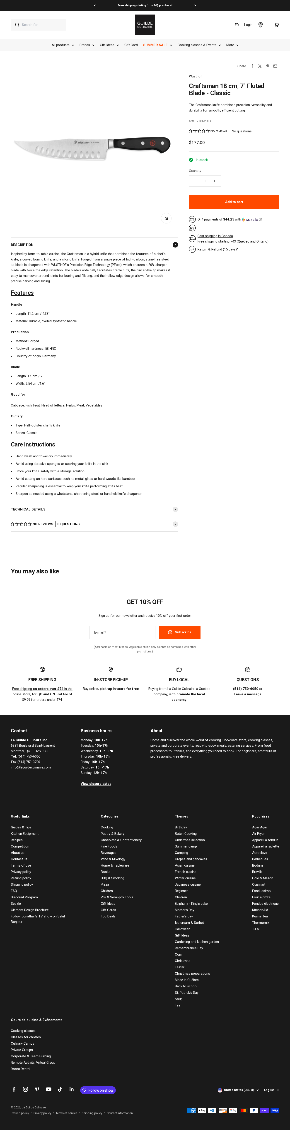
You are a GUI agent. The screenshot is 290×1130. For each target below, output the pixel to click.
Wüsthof (195, 76)
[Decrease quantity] (195, 181)
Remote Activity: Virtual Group (33, 1063)
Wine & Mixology (113, 859)
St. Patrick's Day (186, 993)
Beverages (108, 853)
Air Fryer (258, 834)
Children (107, 891)
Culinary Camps (22, 1043)
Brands (85, 45)
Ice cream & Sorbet (189, 923)
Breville (257, 872)
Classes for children (26, 1037)
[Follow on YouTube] (49, 1089)
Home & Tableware (115, 865)
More (230, 45)
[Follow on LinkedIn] (72, 1089)
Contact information (120, 1113)
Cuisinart (258, 884)
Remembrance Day (189, 948)
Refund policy (21, 878)
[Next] (195, 5)
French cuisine (185, 872)
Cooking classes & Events (197, 45)
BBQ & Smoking (112, 878)
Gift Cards (108, 910)
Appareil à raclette (265, 846)
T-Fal (255, 929)
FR (237, 25)
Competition (20, 846)
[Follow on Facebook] (14, 1089)
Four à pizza (261, 897)
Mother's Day (184, 910)
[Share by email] (275, 66)
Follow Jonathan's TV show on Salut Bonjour (38, 919)
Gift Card (131, 45)
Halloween (182, 929)
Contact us (19, 859)
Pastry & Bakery (112, 834)
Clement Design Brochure (30, 910)
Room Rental (20, 1069)
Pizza (105, 884)
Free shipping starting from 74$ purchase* (145, 5)
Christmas (182, 961)
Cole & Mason (262, 878)
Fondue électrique (265, 904)
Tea (177, 1005)
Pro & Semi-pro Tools (117, 897)
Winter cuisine (185, 878)
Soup (179, 999)
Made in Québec (187, 980)
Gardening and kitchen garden (197, 942)
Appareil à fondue (265, 840)
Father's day (184, 916)
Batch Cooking (186, 834)
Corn (178, 954)
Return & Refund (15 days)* (218, 249)
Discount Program (24, 897)
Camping (181, 853)
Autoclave (259, 853)
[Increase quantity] (214, 181)
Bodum (257, 865)
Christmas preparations (192, 973)
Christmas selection (190, 840)
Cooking (107, 827)
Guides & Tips (21, 827)
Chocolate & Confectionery (121, 840)
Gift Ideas (107, 45)
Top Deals (108, 916)
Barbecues (260, 859)
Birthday (181, 827)
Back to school (186, 986)
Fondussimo (261, 891)
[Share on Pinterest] (267, 66)
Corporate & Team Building (31, 1056)
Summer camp (186, 846)
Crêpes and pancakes (191, 859)
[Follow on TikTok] (60, 1089)
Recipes (17, 840)
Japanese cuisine (188, 884)
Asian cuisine (185, 865)
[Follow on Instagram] (25, 1089)
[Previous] (95, 5)
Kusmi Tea (260, 916)
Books (105, 872)
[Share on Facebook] (252, 66)
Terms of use (21, 865)
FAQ (14, 891)
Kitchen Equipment (25, 834)
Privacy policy (21, 872)
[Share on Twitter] (260, 66)
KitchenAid (260, 910)
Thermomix (260, 923)
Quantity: (195, 171)
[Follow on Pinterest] (37, 1089)
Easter (179, 967)
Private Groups (22, 1050)
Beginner (181, 891)
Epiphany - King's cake (191, 904)
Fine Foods (109, 846)
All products (61, 45)
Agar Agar (259, 827)
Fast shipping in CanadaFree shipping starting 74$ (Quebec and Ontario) (233, 238)
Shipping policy (22, 884)
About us (17, 853)
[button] (21, 524)
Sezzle (16, 904)
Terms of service (66, 1113)
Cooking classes (23, 1031)
